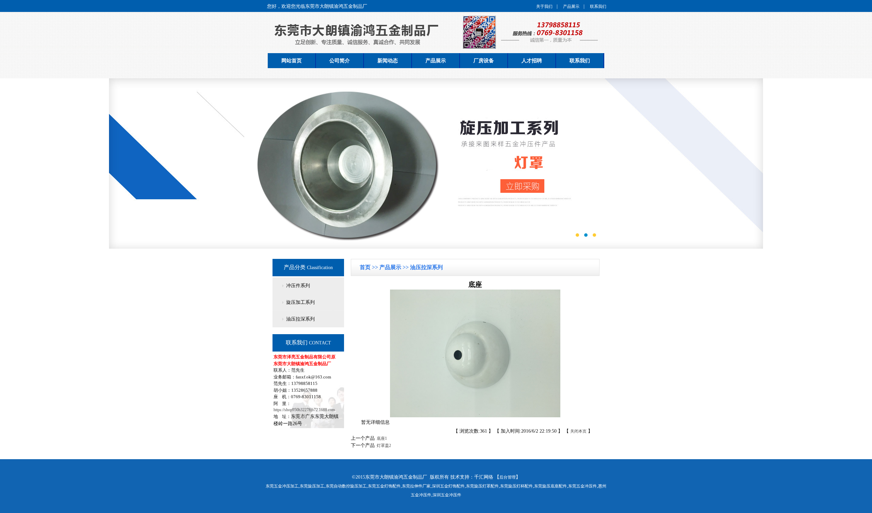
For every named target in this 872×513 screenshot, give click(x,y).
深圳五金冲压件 (447, 495)
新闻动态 (387, 60)
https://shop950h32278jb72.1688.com (304, 409)
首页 (366, 267)
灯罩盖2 (383, 445)
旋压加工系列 (300, 302)
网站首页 (291, 60)
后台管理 (507, 477)
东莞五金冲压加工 (282, 486)
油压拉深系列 (300, 319)
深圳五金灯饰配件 (448, 486)
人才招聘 (531, 60)
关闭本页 (578, 431)
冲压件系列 (298, 285)
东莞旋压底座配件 (550, 486)
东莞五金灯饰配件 (384, 486)
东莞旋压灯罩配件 (482, 486)
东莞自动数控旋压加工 (346, 486)
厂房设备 (483, 60)
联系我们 (598, 6)
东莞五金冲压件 (582, 486)
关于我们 (544, 6)
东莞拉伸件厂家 (416, 486)
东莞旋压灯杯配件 (516, 486)
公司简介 (339, 60)
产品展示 (571, 6)
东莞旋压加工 (312, 486)
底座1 (381, 438)
